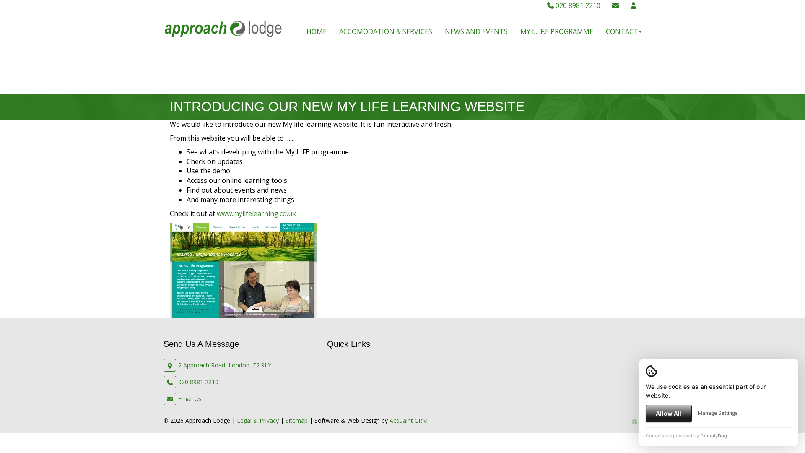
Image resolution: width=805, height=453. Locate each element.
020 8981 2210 (577, 5)
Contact (622, 31)
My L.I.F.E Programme (556, 31)
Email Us (190, 399)
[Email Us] (615, 5)
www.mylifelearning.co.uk (256, 213)
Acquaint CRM (409, 420)
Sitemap (297, 420)
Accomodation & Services (385, 31)
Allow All (668, 413)
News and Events (476, 31)
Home (316, 31)
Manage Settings (717, 413)
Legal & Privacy (258, 420)
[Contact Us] (633, 5)
